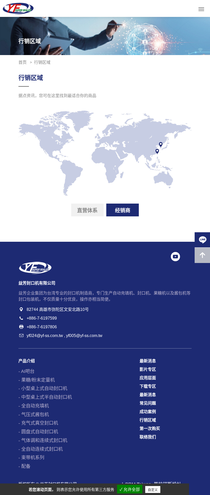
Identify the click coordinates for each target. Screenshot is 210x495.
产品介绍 (26, 361)
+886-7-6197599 (42, 318)
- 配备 (24, 466)
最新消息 (148, 361)
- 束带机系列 (31, 457)
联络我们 (148, 437)
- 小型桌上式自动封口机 (42, 388)
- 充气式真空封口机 (38, 423)
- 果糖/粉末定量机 (36, 380)
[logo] (18, 8)
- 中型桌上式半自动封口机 (45, 397)
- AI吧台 (26, 371)
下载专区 (148, 386)
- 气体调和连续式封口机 (42, 440)
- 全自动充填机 (33, 405)
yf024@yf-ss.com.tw (45, 335)
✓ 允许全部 (130, 489)
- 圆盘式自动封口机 (38, 431)
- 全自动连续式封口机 (40, 449)
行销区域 (148, 420)
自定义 (153, 490)
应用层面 (148, 378)
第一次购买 (150, 428)
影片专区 (148, 369)
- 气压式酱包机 (33, 414)
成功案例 (148, 411)
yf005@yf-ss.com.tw (84, 335)
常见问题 (148, 403)
